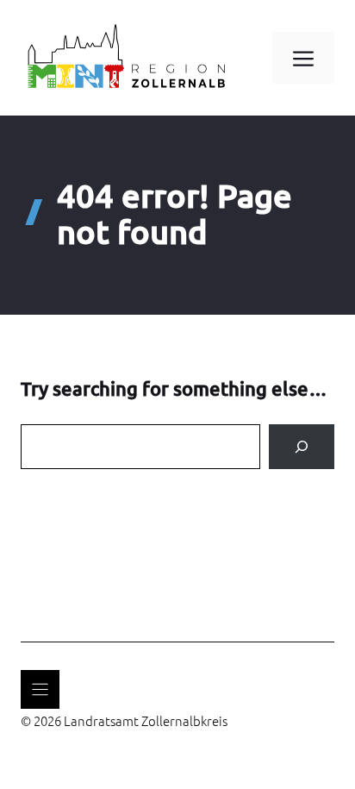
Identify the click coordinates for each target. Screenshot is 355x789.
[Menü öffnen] (40, 689)
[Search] (301, 446)
